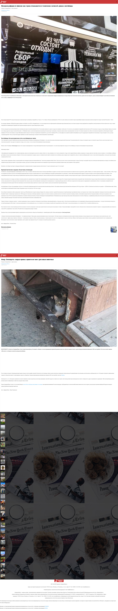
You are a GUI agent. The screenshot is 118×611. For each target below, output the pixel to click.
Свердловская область (5, 10)
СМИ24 (46, 608)
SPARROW (46, 606)
